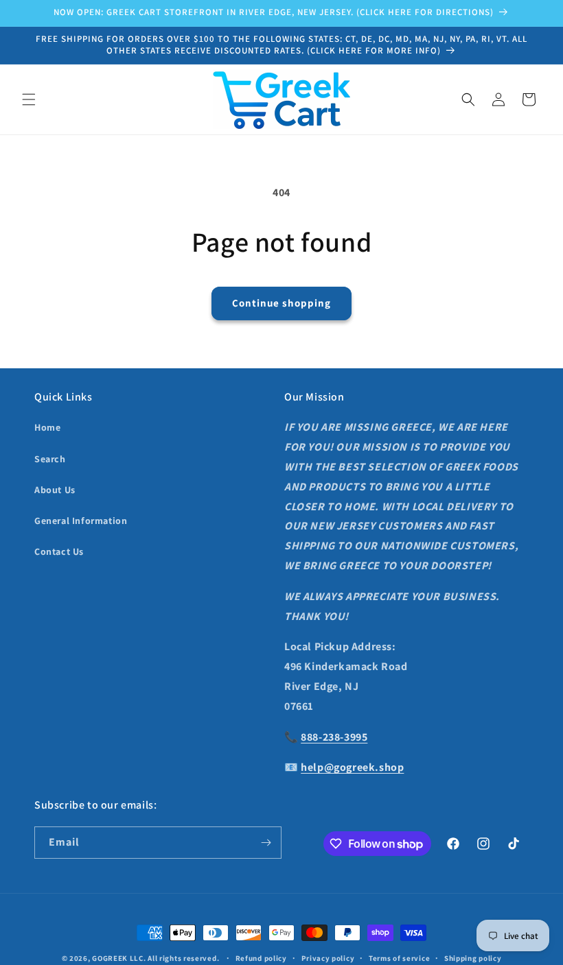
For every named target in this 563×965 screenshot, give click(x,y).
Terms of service (399, 958)
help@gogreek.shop (352, 767)
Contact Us (59, 551)
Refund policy (261, 958)
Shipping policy (473, 958)
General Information (80, 520)
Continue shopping (281, 302)
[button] (29, 99)
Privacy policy (328, 958)
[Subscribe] (266, 842)
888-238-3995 (334, 737)
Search (50, 459)
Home (47, 427)
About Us (55, 490)
